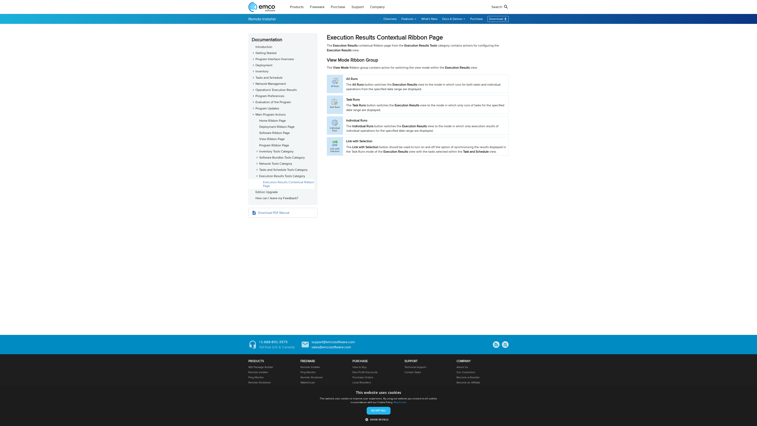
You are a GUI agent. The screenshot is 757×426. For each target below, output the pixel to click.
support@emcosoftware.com (333, 342)
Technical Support (415, 367)
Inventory (261, 71)
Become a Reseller (468, 377)
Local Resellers (361, 382)
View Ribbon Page (272, 139)
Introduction (263, 47)
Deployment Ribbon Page (277, 126)
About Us (462, 367)
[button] (378, 419)
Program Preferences (269, 96)
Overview (390, 19)
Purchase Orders (362, 377)
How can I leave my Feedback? (276, 198)
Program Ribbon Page (274, 145)
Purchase (476, 19)
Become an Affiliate (468, 382)
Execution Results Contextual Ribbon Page (288, 184)
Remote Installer (262, 19)
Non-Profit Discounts (365, 372)
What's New (429, 19)
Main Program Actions (270, 114)
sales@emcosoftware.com (331, 347)
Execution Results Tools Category (282, 176)
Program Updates (267, 108)
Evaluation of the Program (273, 102)
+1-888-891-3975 (273, 342)
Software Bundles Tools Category (282, 157)
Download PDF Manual (273, 212)
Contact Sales (413, 372)
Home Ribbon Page (272, 120)
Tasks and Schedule (268, 77)
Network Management (270, 83)
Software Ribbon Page (274, 133)
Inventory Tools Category (276, 151)
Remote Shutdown (259, 382)
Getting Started (265, 53)
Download (496, 19)
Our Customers (466, 372)
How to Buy (359, 367)
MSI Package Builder (260, 367)
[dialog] (378, 406)
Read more (400, 402)
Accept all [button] (378, 410)
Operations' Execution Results (276, 90)
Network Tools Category (275, 163)
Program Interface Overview (274, 59)
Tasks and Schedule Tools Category (283, 169)
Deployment (263, 65)
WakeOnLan (307, 382)
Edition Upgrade (266, 192)
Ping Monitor (256, 377)
